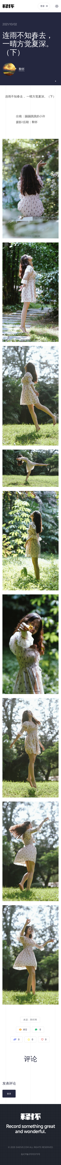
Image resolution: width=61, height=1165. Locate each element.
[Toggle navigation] (57, 6)
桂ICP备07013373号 (30, 1154)
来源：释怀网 (30, 1019)
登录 (42, 6)
